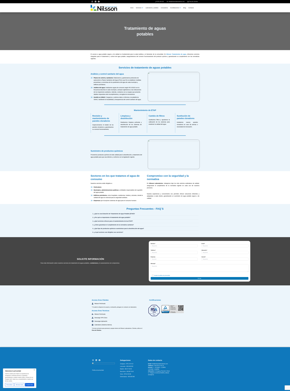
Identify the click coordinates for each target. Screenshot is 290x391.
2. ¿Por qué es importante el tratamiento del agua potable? (111, 217)
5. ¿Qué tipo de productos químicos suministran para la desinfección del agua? (118, 228)
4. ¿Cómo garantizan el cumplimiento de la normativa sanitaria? (113, 225)
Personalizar (9, 384)
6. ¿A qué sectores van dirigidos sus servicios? (108, 232)
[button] (145, 214)
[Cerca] (35, 370)
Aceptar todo (29, 384)
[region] (19, 378)
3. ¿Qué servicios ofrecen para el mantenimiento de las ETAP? (113, 221)
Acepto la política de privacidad (162, 275)
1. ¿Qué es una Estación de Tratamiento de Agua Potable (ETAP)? (114, 213)
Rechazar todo (19, 384)
